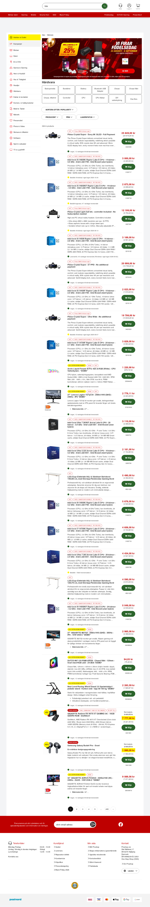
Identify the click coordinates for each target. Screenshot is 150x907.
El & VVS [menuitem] (17, 62)
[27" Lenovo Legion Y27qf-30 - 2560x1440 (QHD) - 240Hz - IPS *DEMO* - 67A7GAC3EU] (54, 397)
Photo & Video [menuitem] (19, 126)
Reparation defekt (62, 854)
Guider (58, 847)
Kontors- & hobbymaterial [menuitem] (23, 103)
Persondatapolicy (62, 866)
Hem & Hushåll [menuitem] (19, 73)
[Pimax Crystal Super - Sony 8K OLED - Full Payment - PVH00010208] (54, 136)
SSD (54, 15)
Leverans (59, 851)
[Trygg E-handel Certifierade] (74, 885)
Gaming (24, 15)
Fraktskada (93, 866)
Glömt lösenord (95, 862)
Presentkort (137, 15)
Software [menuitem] (16, 138)
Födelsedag (108, 15)
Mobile (33, 15)
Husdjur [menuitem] (16, 85)
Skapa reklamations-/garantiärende (103, 851)
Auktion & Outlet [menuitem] (19, 37)
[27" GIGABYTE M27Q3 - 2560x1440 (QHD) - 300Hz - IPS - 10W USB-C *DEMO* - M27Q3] (54, 635)
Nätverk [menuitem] (16, 114)
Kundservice (60, 858)
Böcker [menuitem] (16, 50)
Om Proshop (128, 864)
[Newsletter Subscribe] (93, 824)
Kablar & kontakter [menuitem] (20, 97)
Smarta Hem (44, 15)
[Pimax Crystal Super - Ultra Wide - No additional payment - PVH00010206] (54, 319)
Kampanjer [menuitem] (17, 44)
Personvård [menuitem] (17, 120)
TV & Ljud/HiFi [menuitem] (19, 150)
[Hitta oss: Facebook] (121, 824)
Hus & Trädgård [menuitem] (19, 79)
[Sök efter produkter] (104, 6)
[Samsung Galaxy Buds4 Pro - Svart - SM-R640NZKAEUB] (54, 748)
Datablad (48, 410)
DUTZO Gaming (123, 15)
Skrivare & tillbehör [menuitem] (20, 132)
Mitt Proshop (94, 847)
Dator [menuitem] (15, 56)
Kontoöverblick (95, 858)
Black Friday (64, 15)
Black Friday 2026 (62, 870)
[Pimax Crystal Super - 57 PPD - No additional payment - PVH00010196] (54, 267)
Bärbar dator (13, 15)
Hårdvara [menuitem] (17, 91)
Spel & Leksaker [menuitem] (19, 144)
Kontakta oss (13, 856)
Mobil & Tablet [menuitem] (18, 109)
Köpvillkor (59, 862)
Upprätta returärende (97, 854)
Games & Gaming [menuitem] (20, 68)
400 (107, 809)
